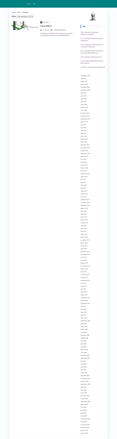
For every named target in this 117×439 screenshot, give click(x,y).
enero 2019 (84, 142)
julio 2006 (83, 387)
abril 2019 (83, 133)
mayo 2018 (84, 162)
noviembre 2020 (85, 87)
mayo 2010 (84, 312)
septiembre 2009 (85, 321)
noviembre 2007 (85, 355)
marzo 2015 (84, 234)
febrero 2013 (84, 263)
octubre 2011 (84, 277)
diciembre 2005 (85, 396)
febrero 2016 (84, 220)
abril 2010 (83, 315)
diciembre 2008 (85, 335)
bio (34, 4)
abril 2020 (83, 101)
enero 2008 (84, 352)
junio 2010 (84, 309)
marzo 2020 (84, 104)
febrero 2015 (84, 237)
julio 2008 (83, 341)
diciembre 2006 (85, 375)
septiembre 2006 (85, 384)
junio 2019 (84, 127)
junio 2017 (84, 182)
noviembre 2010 (85, 298)
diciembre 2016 (85, 199)
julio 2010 (83, 306)
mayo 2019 (84, 130)
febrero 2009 (84, 329)
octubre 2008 (84, 338)
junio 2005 (84, 410)
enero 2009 (84, 332)
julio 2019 (83, 125)
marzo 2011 (84, 292)
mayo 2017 (84, 185)
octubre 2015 (84, 223)
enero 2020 (84, 110)
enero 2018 (84, 171)
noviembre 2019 (85, 116)
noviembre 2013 (85, 254)
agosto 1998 (84, 433)
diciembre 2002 (85, 427)
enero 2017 (84, 197)
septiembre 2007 (85, 358)
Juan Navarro (46, 30)
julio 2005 (83, 407)
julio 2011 (83, 283)
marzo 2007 (84, 373)
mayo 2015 (84, 228)
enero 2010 (84, 318)
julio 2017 (83, 179)
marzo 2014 (84, 246)
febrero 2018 (84, 168)
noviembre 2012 (85, 266)
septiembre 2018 (85, 153)
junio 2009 (84, 323)
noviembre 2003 (85, 424)
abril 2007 (83, 370)
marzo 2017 (84, 191)
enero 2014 (84, 248)
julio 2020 (83, 93)
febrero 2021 (84, 84)
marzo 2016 (84, 217)
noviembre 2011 (85, 274)
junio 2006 (84, 390)
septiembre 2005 (85, 401)
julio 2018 (83, 159)
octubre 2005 (84, 398)
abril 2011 (83, 289)
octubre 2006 (84, 381)
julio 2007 (83, 361)
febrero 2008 (84, 349)
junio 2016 (84, 211)
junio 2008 (84, 344)
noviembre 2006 (85, 378)
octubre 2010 (84, 300)
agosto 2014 (84, 243)
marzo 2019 (84, 136)
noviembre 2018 (85, 148)
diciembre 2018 (85, 145)
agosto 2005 (84, 404)
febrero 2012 (84, 269)
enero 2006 (84, 393)
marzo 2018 (84, 165)
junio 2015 (84, 225)
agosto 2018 (84, 156)
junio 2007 (84, 364)
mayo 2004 (84, 422)
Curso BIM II (46, 26)
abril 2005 (83, 413)
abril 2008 (83, 347)
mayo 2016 (84, 214)
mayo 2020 (84, 99)
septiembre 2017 (85, 174)
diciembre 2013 (85, 251)
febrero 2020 (84, 107)
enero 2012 (84, 272)
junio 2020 (84, 96)
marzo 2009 (84, 326)
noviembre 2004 (85, 419)
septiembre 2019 (85, 119)
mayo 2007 (84, 367)
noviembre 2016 (85, 202)
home (29, 4)
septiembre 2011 (85, 280)
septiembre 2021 (85, 75)
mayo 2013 (84, 260)
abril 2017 (83, 188)
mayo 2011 (84, 286)
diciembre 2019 (85, 113)
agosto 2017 (84, 176)
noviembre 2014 (85, 240)
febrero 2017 (84, 194)
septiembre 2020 (85, 90)
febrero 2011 (84, 295)
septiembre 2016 (85, 205)
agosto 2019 (84, 122)
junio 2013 (84, 257)
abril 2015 (83, 231)
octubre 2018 (84, 150)
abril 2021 (83, 78)
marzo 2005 (84, 416)
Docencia (45, 22)
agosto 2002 (84, 430)
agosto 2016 (84, 208)
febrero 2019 (84, 139)
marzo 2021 (84, 81)
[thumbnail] (25, 25)
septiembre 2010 (85, 303)
